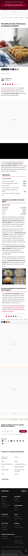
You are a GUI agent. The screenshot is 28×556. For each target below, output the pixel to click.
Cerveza (16, 17)
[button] (9, 79)
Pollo (2, 467)
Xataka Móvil (4, 500)
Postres (16, 457)
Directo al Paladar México (7, 546)
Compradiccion (4, 529)
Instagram (14, 441)
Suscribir (23, 431)
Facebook (11, 69)
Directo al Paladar (5, 516)
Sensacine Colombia (18, 542)
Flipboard (15, 69)
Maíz (26, 319)
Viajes (15, 461)
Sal (22, 319)
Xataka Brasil (4, 538)
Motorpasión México (18, 546)
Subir (23, 490)
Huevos (16, 474)
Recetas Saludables (19, 467)
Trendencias (4, 525)
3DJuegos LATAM (18, 536)
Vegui (2, 461)
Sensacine (16, 507)
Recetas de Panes (10, 319)
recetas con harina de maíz (7, 90)
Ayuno (11, 17)
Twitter (13, 69)
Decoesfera (3, 527)
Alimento (21, 17)
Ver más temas (5, 479)
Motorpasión (17, 516)
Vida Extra (16, 500)
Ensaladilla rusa (14, 419)
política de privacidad (18, 434)
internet (21, 162)
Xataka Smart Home (5, 505)
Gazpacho (21, 419)
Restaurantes (4, 469)
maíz (18, 224)
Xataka (2, 498)
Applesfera (3, 502)
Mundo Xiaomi (4, 507)
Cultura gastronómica (20, 464)
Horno (17, 319)
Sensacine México (18, 540)
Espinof (16, 509)
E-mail (18, 69)
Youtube (11, 441)
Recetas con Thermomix (4, 457)
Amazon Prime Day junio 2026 (19, 470)
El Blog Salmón (17, 525)
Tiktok (23, 441)
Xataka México (4, 536)
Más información (22, 554)
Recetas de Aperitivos (6, 464)
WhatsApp (3, 441)
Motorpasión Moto (18, 518)
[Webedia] (5, 491)
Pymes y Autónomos (18, 527)
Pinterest (17, 441)
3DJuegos (16, 498)
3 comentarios (6, 69)
